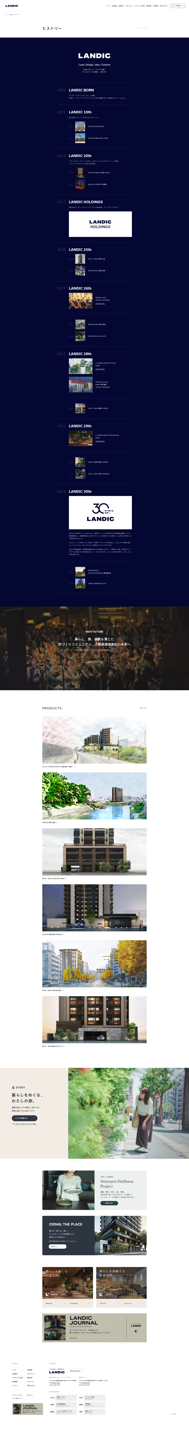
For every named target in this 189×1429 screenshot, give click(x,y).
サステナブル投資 (139, 6)
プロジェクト (129, 6)
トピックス (30, 1382)
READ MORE (73, 1338)
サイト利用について (17, 1398)
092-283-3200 (56, 1383)
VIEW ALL (143, 708)
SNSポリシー (30, 1395)
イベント (15, 1385)
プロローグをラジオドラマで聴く (25, 1124)
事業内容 (148, 6)
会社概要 (114, 6)
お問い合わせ (164, 6)
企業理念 (121, 6)
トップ (108, 6)
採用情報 (155, 6)
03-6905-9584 (86, 1383)
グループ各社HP (176, 6)
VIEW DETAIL (100, 304)
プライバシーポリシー (17, 1395)
